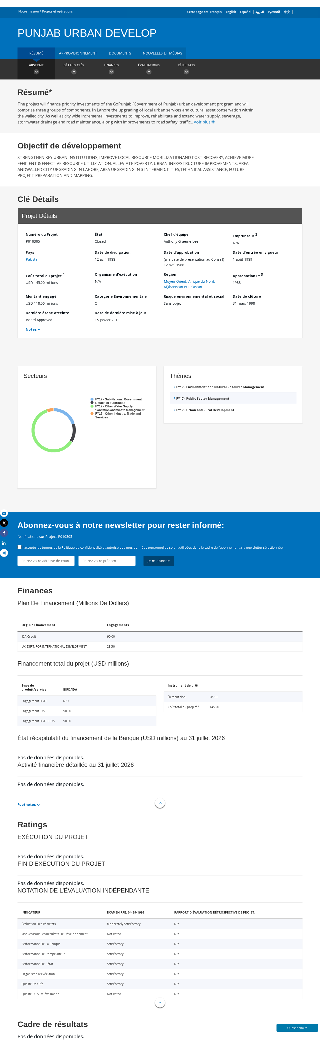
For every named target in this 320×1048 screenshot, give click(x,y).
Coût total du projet (45, 275)
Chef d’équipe (176, 234)
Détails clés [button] (74, 65)
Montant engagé (41, 296)
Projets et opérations (57, 11)
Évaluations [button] (149, 65)
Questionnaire (297, 1028)
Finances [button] (111, 65)
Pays (30, 252)
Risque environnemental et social (194, 296)
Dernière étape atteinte (47, 312)
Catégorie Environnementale (121, 296)
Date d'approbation (181, 252)
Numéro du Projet (42, 234)
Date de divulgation (112, 252)
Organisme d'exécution (116, 274)
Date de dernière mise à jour (120, 312)
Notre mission (28, 11)
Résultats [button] (186, 65)
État (98, 234)
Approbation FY (248, 275)
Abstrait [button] (36, 65)
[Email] (4, 513)
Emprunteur (245, 235)
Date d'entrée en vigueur (255, 252)
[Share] (4, 533)
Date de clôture (247, 296)
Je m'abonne (159, 560)
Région (170, 274)
